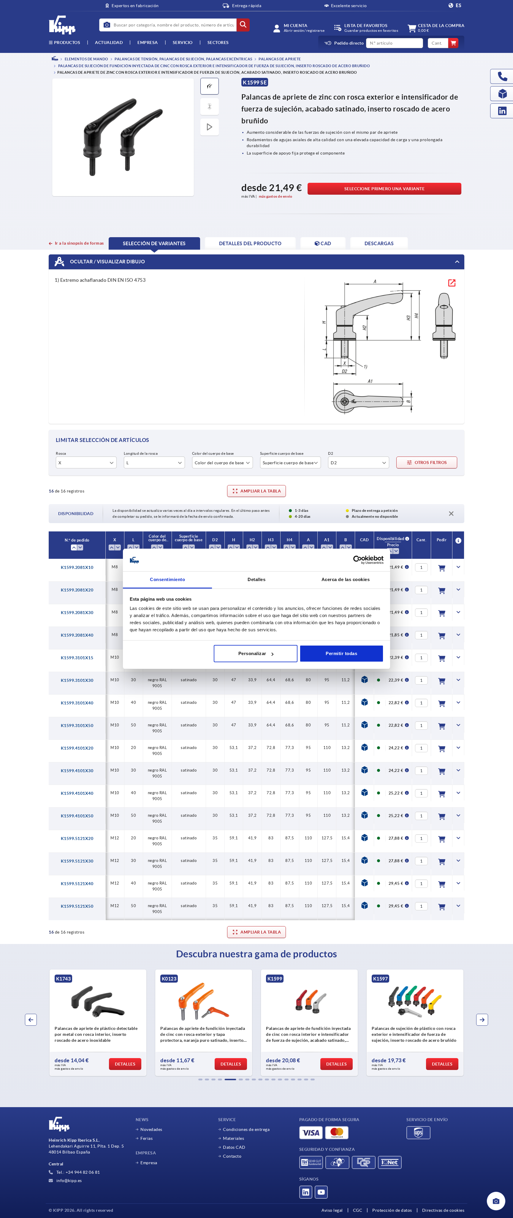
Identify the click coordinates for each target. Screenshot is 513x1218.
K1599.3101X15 (77, 657)
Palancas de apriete (279, 59)
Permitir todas (341, 653)
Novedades (151, 1129)
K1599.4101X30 (77, 770)
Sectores (218, 42)
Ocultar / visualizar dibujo (107, 261)
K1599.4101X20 (77, 748)
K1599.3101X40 (77, 703)
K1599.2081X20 (77, 590)
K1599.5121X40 (77, 883)
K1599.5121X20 (77, 838)
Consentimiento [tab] (167, 579)
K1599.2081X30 (77, 612)
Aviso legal (332, 1210)
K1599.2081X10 (77, 567)
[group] (98, 1023)
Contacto (232, 1156)
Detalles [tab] (256, 579)
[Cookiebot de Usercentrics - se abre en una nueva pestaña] (358, 560)
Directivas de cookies (443, 1210)
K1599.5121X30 (77, 861)
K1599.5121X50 (77, 906)
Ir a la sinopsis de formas (79, 243)
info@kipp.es (68, 1180)
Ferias (146, 1138)
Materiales (233, 1138)
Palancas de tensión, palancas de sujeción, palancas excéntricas (183, 59)
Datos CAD (234, 1147)
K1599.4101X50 (77, 815)
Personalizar (252, 653)
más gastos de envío (275, 196)
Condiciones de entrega (246, 1129)
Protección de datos (392, 1210)
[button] (200, 1079)
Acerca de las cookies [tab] (346, 579)
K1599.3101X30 (77, 680)
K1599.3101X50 (77, 725)
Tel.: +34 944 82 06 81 (77, 1172)
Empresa (147, 42)
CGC (357, 1210)
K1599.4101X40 (77, 793)
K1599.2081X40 (77, 635)
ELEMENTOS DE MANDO (86, 59)
